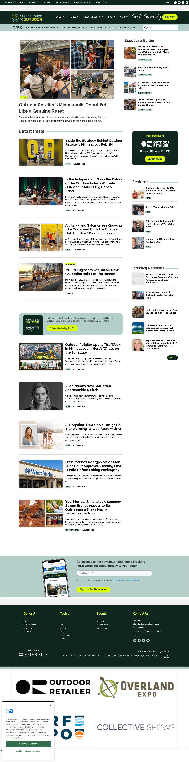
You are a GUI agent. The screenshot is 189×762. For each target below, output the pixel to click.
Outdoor (63, 628)
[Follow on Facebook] (183, 2)
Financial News (65, 635)
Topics (72, 17)
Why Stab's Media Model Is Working (42, 27)
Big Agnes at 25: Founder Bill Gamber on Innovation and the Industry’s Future (160, 190)
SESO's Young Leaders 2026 (74, 27)
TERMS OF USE (156, 656)
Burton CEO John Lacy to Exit (159, 207)
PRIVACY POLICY (166, 657)
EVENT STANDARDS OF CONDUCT (119, 656)
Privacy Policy (16, 738)
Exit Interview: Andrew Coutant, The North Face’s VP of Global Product (161, 224)
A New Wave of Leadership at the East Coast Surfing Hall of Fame (160, 295)
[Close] (51, 705)
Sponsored (27, 632)
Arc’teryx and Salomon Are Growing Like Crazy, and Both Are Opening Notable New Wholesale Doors (93, 229)
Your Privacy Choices (141, 656)
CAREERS (73, 656)
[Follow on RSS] (187, 2)
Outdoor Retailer (62, 2)
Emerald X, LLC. (150, 652)
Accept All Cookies (28, 744)
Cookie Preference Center (28, 751)
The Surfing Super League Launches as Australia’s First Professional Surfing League (159, 328)
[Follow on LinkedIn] (175, 2)
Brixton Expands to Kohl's (101, 27)
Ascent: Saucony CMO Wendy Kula (131, 27)
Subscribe (170, 17)
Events (112, 17)
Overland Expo (100, 2)
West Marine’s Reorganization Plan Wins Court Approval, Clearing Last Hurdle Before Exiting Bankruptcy (93, 466)
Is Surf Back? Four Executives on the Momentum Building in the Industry (153, 85)
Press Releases (29, 628)
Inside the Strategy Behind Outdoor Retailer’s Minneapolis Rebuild (93, 142)
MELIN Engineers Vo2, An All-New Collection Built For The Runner (91, 272)
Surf (61, 621)
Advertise (33, 2)
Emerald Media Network (13, 2)
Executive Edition (92, 17)
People (62, 639)
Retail (62, 632)
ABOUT (65, 656)
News (68, 164)
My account (152, 17)
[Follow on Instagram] (179, 2)
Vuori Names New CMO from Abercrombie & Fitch (88, 388)
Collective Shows (82, 2)
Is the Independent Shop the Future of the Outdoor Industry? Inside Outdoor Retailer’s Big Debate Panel (93, 185)
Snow (62, 625)
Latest (59, 17)
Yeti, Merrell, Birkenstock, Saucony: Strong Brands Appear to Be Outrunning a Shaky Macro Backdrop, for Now (93, 507)
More (122, 17)
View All (172, 358)
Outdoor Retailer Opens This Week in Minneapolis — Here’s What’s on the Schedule (92, 348)
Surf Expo (46, 2)
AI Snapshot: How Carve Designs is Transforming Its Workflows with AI (93, 427)
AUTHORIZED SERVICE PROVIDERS (91, 656)
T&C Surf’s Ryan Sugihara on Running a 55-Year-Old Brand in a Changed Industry (154, 102)
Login (137, 17)
